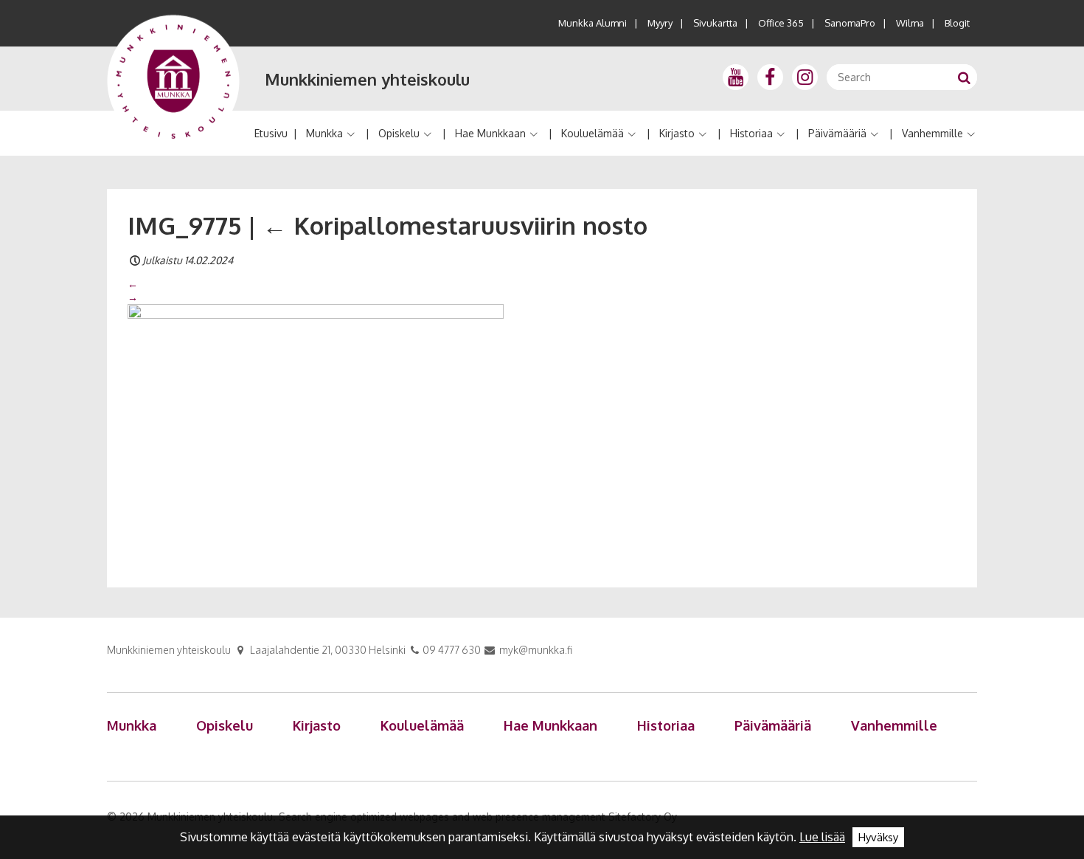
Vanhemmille (932, 133)
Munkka (324, 133)
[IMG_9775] (316, 428)
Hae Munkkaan (490, 133)
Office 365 (781, 23)
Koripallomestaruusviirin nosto (455, 225)
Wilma (910, 23)
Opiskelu (399, 133)
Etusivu (271, 133)
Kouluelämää (592, 133)
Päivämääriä (837, 133)
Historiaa (751, 133)
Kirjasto (677, 133)
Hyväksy (878, 837)
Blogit (957, 23)
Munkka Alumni (592, 23)
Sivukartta (715, 23)
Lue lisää (822, 836)
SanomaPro (849, 23)
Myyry (660, 23)
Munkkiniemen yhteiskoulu (367, 79)
